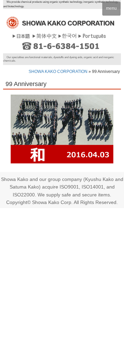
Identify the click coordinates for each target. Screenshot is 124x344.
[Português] (92, 35)
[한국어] (67, 35)
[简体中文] (44, 35)
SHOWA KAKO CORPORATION (58, 71)
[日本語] (21, 35)
